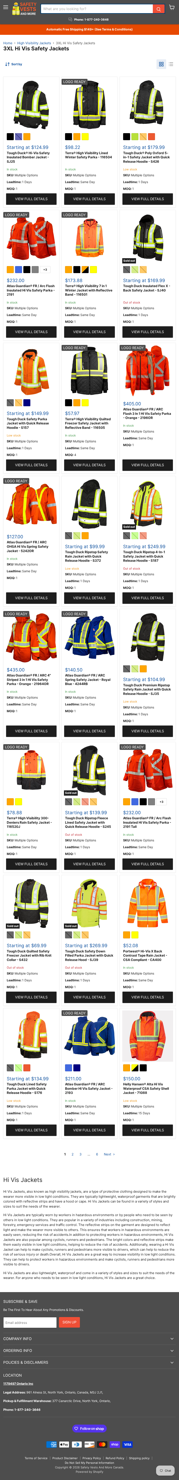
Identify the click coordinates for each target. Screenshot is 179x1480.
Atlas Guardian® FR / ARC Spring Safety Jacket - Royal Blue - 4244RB (87, 679)
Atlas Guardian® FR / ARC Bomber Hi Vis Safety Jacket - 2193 (89, 1088)
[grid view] (161, 64)
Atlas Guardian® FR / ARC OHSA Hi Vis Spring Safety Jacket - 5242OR (27, 546)
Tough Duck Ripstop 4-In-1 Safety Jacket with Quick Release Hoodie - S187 (144, 556)
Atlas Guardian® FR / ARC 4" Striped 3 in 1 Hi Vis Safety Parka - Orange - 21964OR (29, 679)
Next (108, 1154)
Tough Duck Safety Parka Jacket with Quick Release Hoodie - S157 (28, 423)
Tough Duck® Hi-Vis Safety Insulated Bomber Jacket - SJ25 (28, 157)
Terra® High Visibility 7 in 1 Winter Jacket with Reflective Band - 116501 (88, 290)
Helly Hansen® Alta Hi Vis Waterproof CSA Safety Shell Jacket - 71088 (146, 1088)
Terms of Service (36, 1458)
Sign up (69, 1322)
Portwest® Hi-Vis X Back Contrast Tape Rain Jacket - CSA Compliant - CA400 (145, 955)
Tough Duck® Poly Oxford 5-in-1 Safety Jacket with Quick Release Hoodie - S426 (146, 157)
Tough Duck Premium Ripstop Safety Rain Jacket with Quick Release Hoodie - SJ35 (147, 689)
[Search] (159, 8)
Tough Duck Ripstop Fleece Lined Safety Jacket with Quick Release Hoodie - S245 (88, 822)
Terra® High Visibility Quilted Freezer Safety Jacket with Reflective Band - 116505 (88, 423)
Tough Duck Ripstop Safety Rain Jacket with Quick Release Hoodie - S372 (86, 556)
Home (7, 43)
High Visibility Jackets (34, 43)
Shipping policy (139, 1458)
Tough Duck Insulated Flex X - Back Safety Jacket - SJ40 (146, 288)
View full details (31, 199)
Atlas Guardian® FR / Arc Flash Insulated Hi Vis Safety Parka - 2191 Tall (147, 822)
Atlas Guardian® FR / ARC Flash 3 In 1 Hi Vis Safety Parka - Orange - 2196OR (147, 413)
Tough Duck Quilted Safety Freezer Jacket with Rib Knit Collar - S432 (29, 955)
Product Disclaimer (65, 1458)
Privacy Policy (92, 1458)
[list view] (171, 64)
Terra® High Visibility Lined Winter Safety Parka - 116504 (88, 155)
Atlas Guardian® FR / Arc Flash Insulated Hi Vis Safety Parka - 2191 (31, 290)
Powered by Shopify (89, 1471)
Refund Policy (115, 1458)
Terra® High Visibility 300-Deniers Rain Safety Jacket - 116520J (29, 822)
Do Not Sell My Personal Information (89, 1462)
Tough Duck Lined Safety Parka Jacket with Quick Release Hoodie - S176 (27, 1088)
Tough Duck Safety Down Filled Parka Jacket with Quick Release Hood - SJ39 (89, 955)
